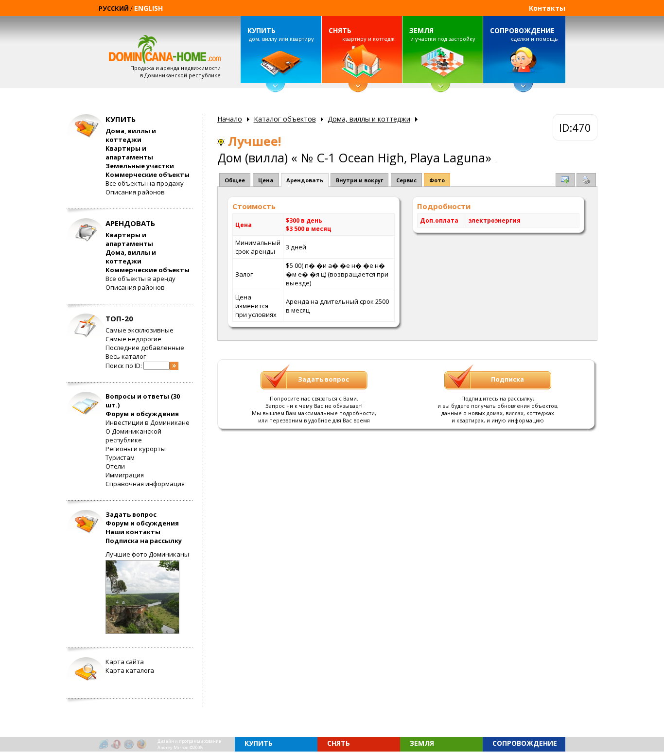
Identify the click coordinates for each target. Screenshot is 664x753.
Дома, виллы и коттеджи (130, 135)
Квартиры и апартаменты (129, 152)
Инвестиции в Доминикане (147, 422)
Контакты (547, 8)
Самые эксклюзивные (139, 330)
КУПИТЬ (261, 30)
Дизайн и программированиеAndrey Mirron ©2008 (189, 744)
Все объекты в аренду (140, 278)
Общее (235, 180)
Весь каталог (125, 356)
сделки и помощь (524, 34)
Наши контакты (132, 531)
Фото (437, 180)
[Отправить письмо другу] (565, 181)
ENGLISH (148, 8)
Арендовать (304, 180)
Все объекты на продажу (144, 183)
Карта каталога (129, 670)
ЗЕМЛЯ (421, 30)
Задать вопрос (131, 514)
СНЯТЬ (340, 30)
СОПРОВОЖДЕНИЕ (522, 30)
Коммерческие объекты (147, 174)
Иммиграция (124, 475)
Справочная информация (145, 483)
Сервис (406, 180)
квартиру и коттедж (362, 34)
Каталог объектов (285, 118)
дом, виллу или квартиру (280, 34)
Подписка (507, 379)
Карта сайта (124, 661)
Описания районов (135, 192)
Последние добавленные (144, 347)
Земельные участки (139, 165)
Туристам (120, 457)
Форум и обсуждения (142, 413)
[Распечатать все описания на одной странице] (586, 181)
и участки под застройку (442, 34)
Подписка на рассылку (143, 540)
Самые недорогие (133, 338)
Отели (115, 466)
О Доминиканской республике (133, 435)
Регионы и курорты (135, 448)
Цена (266, 180)
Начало (229, 118)
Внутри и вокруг (359, 180)
